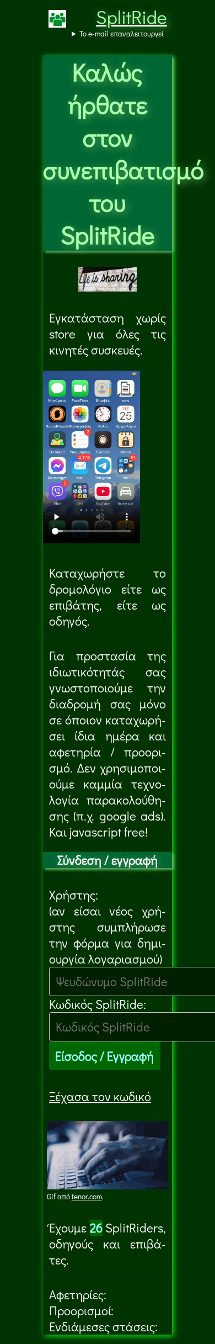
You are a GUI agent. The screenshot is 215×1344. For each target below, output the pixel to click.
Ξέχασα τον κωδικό (100, 1096)
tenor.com (87, 1197)
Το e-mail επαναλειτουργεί (121, 34)
